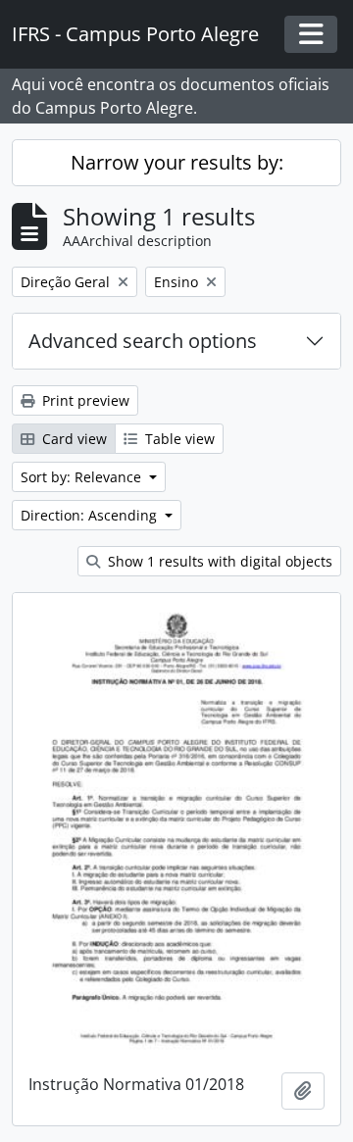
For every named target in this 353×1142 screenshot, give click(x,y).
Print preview (83, 400)
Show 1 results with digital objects (218, 561)
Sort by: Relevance (83, 477)
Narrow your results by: (177, 162)
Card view (72, 438)
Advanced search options (142, 340)
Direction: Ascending (91, 515)
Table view (178, 438)
